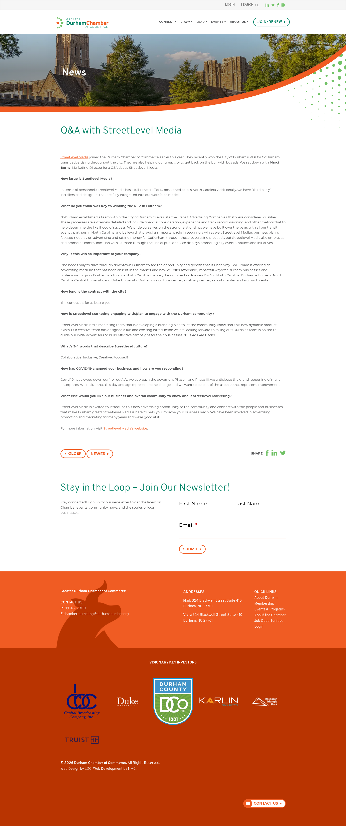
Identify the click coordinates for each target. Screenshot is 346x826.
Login (230, 4)
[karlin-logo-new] (218, 701)
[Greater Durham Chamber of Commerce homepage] (82, 23)
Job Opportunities (268, 621)
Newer (98, 454)
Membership (264, 604)
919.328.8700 (74, 608)
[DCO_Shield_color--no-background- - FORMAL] (173, 702)
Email (188, 525)
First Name (193, 503)
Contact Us (266, 803)
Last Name (249, 503)
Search (247, 4)
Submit (190, 549)
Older (74, 454)
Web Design (69, 769)
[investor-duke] (127, 701)
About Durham (266, 598)
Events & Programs (269, 609)
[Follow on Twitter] (273, 5)
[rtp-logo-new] (264, 701)
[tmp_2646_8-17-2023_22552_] (81, 701)
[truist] (81, 739)
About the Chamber (270, 615)
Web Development (108, 769)
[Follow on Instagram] (283, 5)
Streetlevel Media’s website (125, 428)
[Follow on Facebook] (278, 5)
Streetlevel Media (74, 157)
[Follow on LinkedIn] (267, 5)
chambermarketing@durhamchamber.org (96, 614)
